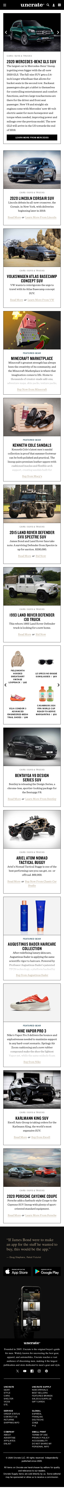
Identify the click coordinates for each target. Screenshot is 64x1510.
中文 (34, 1425)
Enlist (7, 1443)
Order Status (12, 1413)
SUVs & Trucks (23, 55)
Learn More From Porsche (40, 1215)
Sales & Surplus (42, 1398)
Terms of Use (40, 1434)
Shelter (8, 1398)
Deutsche (38, 1419)
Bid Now (41, 555)
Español (37, 1413)
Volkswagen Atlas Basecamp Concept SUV (32, 278)
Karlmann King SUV (32, 1118)
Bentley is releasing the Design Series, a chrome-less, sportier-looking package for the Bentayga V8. (32, 788)
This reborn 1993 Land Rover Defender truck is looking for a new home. (32, 625)
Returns (9, 1419)
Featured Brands (42, 1395)
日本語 (35, 1422)
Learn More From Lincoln (40, 217)
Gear (7, 1389)
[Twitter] (17, 1371)
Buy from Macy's (32, 476)
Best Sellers (40, 1392)
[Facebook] (32, 1371)
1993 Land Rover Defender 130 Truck (32, 617)
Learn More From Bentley (40, 798)
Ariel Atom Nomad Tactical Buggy (32, 860)
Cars (10, 55)
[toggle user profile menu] (54, 5)
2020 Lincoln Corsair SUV (32, 198)
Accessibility (40, 1440)
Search (48, 5)
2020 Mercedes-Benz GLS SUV (31, 61)
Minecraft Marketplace (32, 358)
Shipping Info (11, 1422)
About (7, 1434)
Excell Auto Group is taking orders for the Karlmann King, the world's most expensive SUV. (32, 1126)
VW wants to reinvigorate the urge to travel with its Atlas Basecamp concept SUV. (32, 289)
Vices (7, 1401)
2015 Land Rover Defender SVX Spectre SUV (32, 535)
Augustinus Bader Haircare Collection (32, 946)
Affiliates (9, 1440)
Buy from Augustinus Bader (32, 975)
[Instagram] (39, 1371)
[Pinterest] (46, 1371)
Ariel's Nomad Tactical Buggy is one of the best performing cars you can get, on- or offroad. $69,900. (32, 870)
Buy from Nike (32, 1061)
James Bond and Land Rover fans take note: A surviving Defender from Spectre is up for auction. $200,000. (32, 545)
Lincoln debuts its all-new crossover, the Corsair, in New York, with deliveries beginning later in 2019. (32, 206)
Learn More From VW (41, 299)
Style (7, 1392)
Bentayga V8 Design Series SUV (32, 778)
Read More (14, 217)
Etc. (6, 1404)
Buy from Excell (40, 1137)
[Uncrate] (32, 5)
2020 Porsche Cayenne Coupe (32, 1196)
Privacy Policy (40, 1437)
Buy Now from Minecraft (32, 389)
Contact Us (10, 1416)
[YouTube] (24, 1371)
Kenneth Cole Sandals (32, 445)
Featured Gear (32, 353)
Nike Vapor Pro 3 (32, 1031)
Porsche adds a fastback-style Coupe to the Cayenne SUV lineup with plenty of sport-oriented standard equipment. (32, 1204)
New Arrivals (40, 1389)
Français (37, 1416)
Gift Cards (38, 1401)
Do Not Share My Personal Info (42, 1445)
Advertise (10, 1437)
